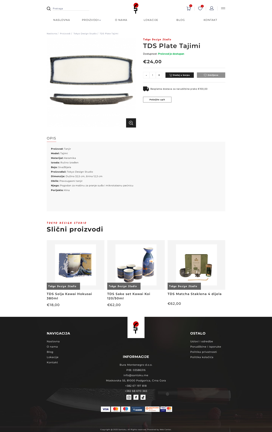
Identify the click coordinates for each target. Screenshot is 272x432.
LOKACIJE (151, 20)
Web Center (165, 429)
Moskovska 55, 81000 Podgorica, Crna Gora (136, 380)
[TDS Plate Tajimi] (91, 126)
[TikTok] (143, 397)
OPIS (51, 138)
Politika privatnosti (203, 352)
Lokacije (53, 357)
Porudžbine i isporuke (205, 346)
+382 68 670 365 (136, 391)
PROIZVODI (90, 20)
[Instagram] (128, 397)
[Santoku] (136, 8)
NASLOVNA (61, 20)
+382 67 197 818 (136, 385)
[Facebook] (135, 397)
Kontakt (52, 362)
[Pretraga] (50, 9)
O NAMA (121, 20)
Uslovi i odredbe (201, 341)
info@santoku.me (136, 375)
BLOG (180, 20)
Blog (50, 352)
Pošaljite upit (157, 99)
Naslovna (53, 341)
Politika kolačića (201, 357)
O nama (52, 346)
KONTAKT (210, 20)
